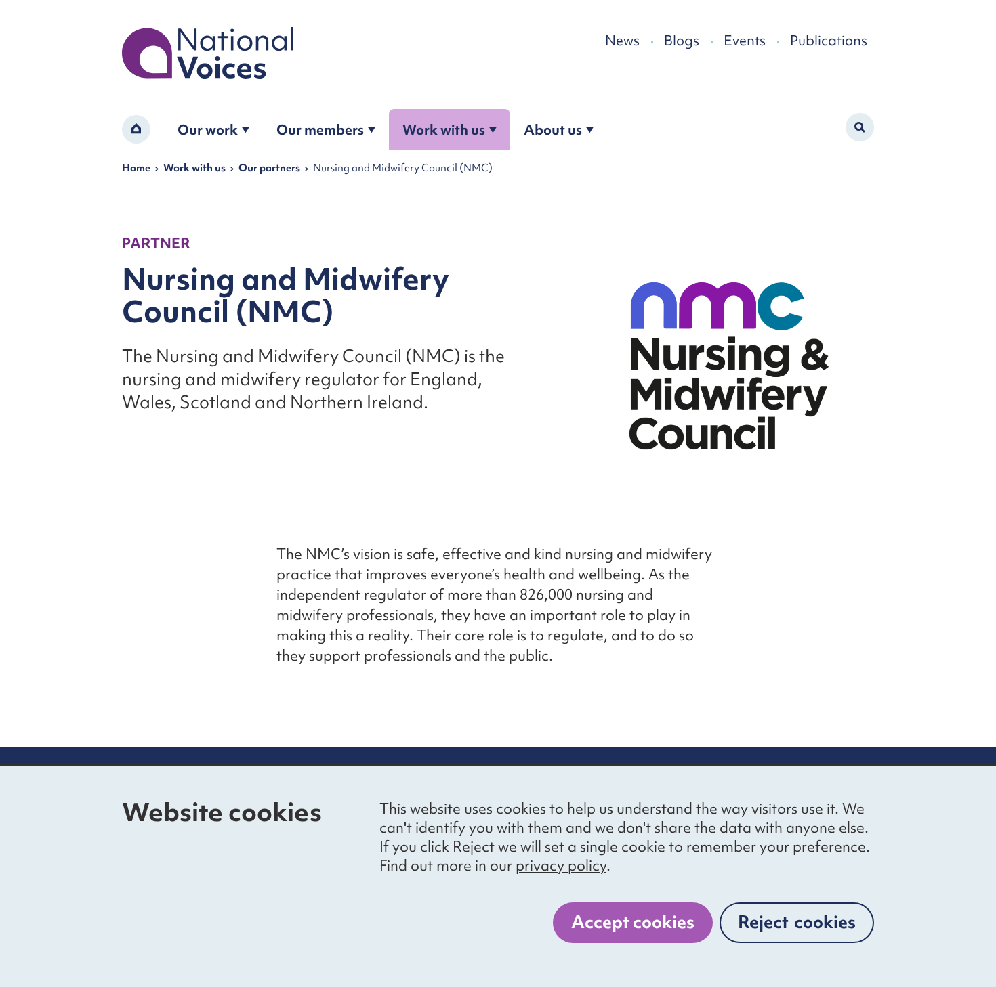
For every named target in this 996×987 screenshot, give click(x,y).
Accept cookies (632, 922)
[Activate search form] (860, 127)
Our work (208, 129)
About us (553, 129)
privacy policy (561, 865)
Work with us (443, 129)
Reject (797, 922)
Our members (320, 129)
